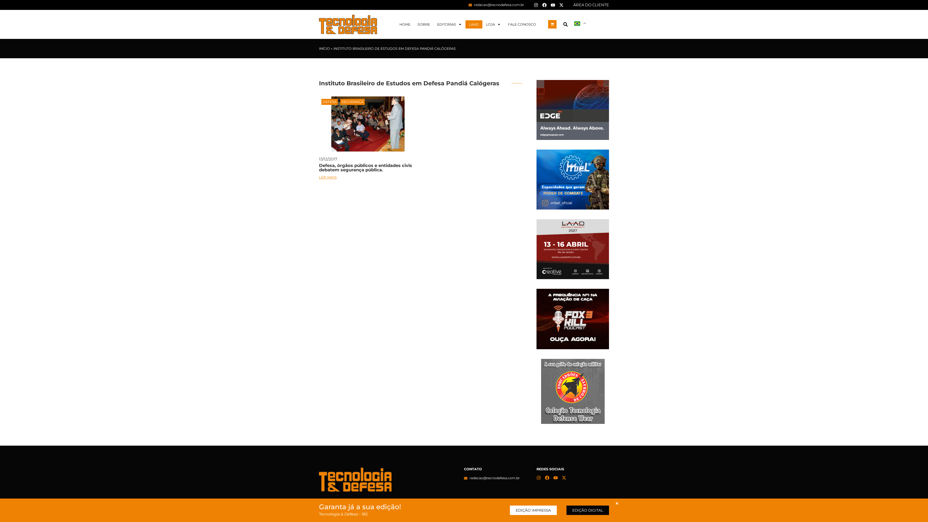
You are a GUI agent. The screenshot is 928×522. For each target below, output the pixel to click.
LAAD (474, 24)
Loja (490, 24)
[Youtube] (553, 5)
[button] (565, 24)
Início (324, 49)
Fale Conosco (522, 24)
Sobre (424, 24)
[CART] (552, 24)
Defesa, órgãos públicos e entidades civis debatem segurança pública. (365, 168)
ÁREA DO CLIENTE (591, 5)
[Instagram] (536, 5)
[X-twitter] (561, 5)
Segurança (352, 102)
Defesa (330, 102)
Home (404, 24)
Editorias (446, 24)
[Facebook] (544, 5)
